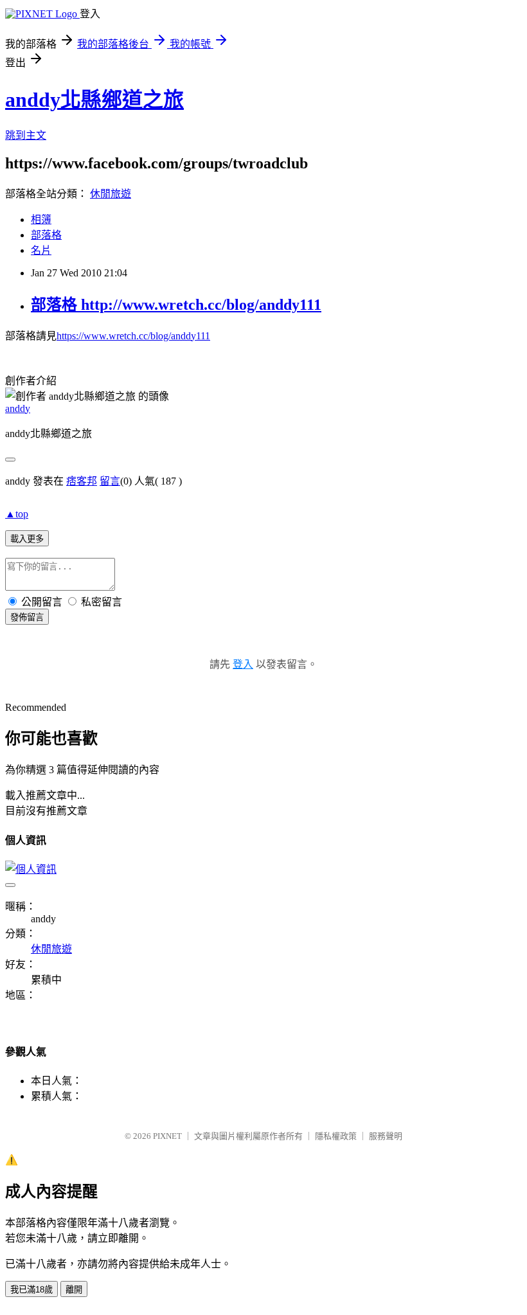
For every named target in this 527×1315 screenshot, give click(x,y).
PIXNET (167, 1136)
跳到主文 (25, 135)
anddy (17, 408)
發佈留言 (27, 617)
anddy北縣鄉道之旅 (94, 99)
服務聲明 (385, 1136)
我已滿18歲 (31, 1289)
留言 (110, 481)
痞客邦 (81, 481)
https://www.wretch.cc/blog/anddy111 (133, 335)
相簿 (41, 219)
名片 (41, 250)
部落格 (46, 234)
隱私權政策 (336, 1136)
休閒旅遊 (110, 193)
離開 (74, 1289)
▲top (16, 513)
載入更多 (27, 539)
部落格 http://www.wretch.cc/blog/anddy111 (176, 304)
